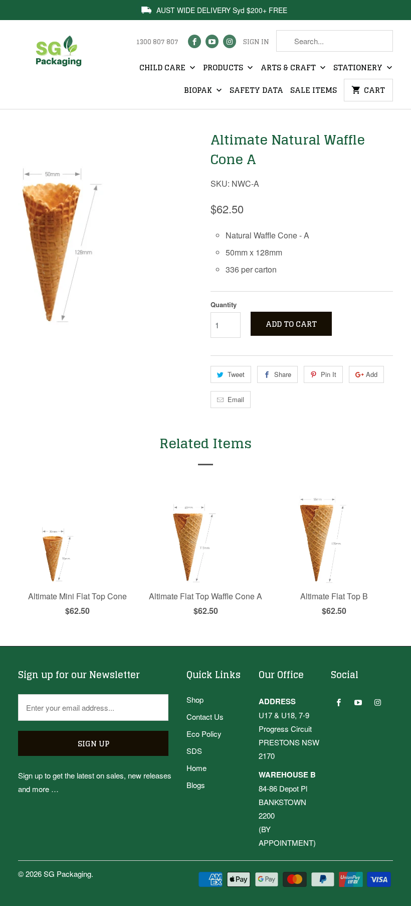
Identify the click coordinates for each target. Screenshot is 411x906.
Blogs (195, 785)
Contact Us (205, 716)
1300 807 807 (157, 42)
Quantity (224, 304)
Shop (194, 699)
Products (224, 68)
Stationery (358, 68)
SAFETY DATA (256, 91)
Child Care (163, 68)
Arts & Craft (289, 68)
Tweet (236, 374)
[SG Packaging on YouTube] (212, 41)
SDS (194, 750)
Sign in (256, 42)
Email (236, 399)
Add (371, 374)
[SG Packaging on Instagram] (229, 41)
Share (282, 374)
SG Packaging (67, 873)
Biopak (199, 91)
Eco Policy (204, 733)
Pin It (328, 374)
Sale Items (313, 91)
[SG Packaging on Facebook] (194, 41)
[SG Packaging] (61, 57)
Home (196, 767)
